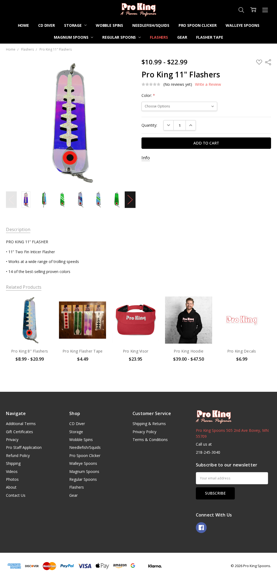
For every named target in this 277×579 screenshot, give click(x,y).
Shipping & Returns (149, 423)
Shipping (13, 463)
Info (145, 158)
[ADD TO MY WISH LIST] (43, 314)
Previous (11, 199)
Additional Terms (21, 423)
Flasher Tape (209, 37)
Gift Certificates (19, 431)
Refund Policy (18, 455)
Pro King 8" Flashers (29, 351)
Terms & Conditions (150, 439)
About (11, 487)
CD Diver (46, 25)
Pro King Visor (136, 351)
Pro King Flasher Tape (82, 351)
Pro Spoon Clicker (198, 25)
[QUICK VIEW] (43, 306)
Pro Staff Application (24, 447)
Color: (148, 95)
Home (23, 25)
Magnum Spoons (71, 37)
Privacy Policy (144, 431)
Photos (12, 479)
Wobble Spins (109, 25)
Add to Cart (242, 332)
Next (130, 199)
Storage (73, 25)
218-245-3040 (208, 452)
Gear (182, 37)
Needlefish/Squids (150, 25)
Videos (12, 471)
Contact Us (15, 495)
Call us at (204, 444)
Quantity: (149, 125)
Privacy (12, 439)
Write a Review (208, 84)
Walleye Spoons (242, 25)
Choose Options (29, 332)
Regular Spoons (119, 37)
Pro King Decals (241, 351)
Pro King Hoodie (188, 351)
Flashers (159, 37)
